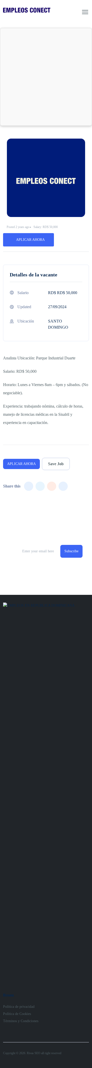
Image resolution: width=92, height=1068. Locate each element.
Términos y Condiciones (20, 1021)
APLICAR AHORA (30, 240)
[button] (85, 12)
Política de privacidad (18, 1007)
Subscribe (71, 551)
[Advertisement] (46, 77)
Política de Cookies (17, 1014)
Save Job (56, 464)
